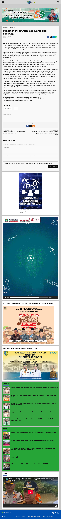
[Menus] (3, 2)
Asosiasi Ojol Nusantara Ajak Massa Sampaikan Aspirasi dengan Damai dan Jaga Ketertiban (34, 387)
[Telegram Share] (53, 37)
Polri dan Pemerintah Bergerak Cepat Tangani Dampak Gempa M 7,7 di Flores (31, 463)
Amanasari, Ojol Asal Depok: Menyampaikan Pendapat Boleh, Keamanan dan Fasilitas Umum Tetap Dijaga (33, 419)
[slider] (29, 297)
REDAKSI (18, 516)
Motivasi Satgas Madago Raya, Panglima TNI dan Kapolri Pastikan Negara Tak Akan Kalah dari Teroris (45, 132)
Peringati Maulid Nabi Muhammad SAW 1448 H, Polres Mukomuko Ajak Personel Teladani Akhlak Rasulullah (33, 433)
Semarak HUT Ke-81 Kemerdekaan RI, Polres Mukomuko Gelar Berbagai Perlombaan (32, 440)
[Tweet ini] (51, 37)
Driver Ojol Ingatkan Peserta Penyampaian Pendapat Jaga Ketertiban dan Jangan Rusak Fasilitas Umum (33, 396)
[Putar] (5, 297)
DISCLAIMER (50, 516)
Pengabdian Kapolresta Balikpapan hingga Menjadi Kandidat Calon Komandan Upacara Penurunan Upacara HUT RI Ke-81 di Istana (33, 449)
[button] (30, 258)
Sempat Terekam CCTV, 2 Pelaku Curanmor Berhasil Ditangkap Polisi (14, 131)
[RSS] (33, 126)
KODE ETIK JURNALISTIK (27, 516)
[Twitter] (30, 126)
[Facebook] (27, 126)
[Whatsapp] (56, 37)
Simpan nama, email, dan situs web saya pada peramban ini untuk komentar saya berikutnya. (28, 163)
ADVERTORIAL (6, 37)
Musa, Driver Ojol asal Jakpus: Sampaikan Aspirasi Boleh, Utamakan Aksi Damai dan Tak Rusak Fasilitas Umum (33, 404)
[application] (30, 258)
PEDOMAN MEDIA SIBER (39, 516)
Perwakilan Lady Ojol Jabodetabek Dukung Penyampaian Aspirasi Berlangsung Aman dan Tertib (33, 411)
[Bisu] (53, 297)
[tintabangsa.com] (31, 2)
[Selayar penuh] (56, 297)
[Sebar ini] (48, 37)
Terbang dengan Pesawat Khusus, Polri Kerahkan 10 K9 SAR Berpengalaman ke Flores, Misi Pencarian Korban (34, 456)
